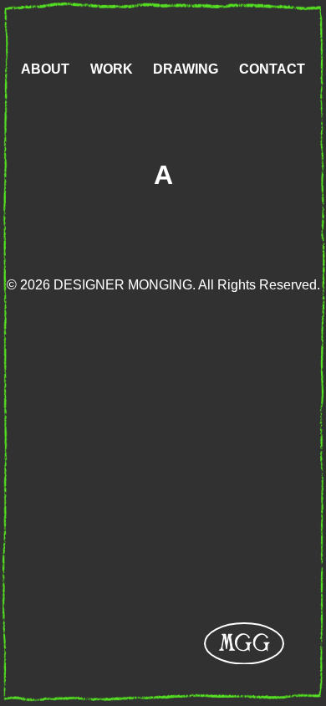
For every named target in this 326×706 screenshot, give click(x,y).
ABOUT (45, 69)
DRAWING (185, 69)
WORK (111, 69)
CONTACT (272, 69)
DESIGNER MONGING (244, 643)
